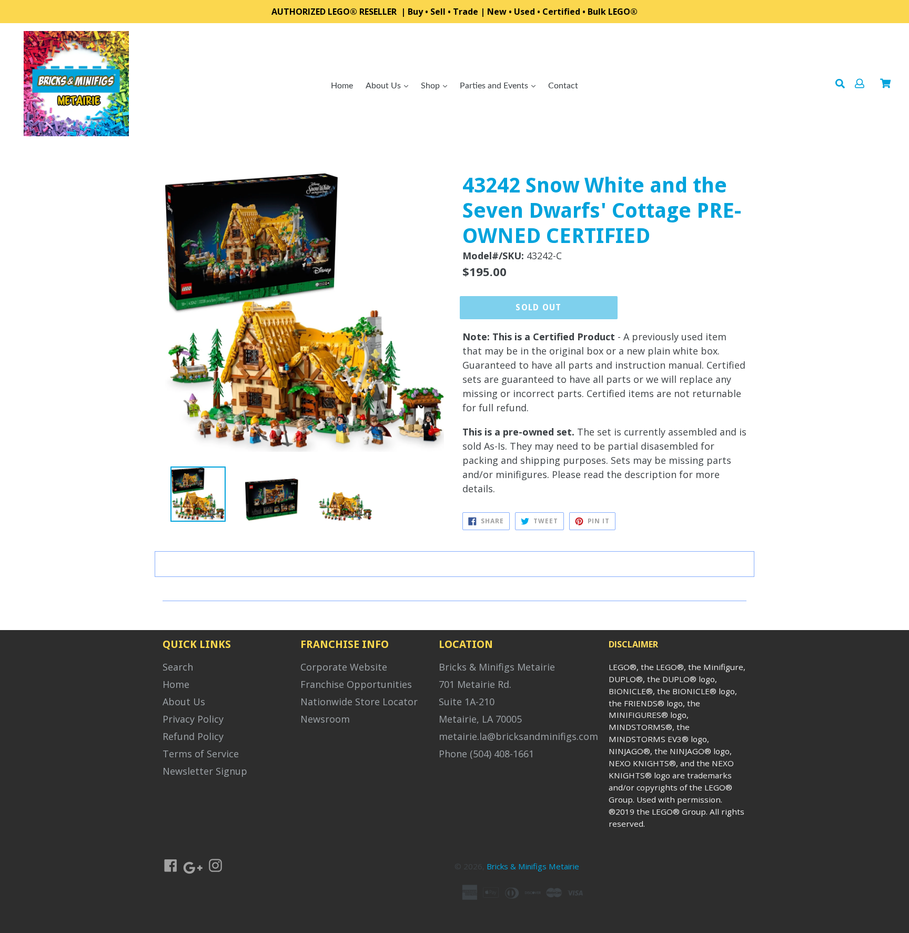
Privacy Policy (193, 719)
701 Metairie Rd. (475, 684)
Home (342, 86)
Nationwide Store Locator (359, 701)
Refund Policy (193, 736)
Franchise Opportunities (356, 684)
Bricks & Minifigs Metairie (497, 667)
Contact (563, 86)
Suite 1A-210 (466, 701)
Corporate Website (343, 667)
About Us (384, 86)
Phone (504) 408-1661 (486, 753)
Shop (431, 86)
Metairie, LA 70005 (480, 719)
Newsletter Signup (205, 771)
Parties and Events (495, 86)
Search (178, 667)
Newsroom (325, 719)
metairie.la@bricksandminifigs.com (518, 736)
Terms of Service (201, 753)
